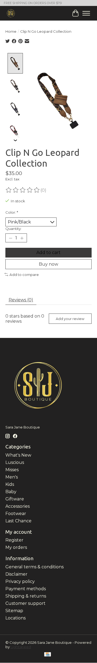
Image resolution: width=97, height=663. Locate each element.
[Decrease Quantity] (10, 238)
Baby (10, 491)
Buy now (48, 264)
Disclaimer (16, 574)
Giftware (14, 499)
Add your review (70, 319)
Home (10, 31)
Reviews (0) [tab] (21, 299)
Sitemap (14, 610)
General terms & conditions (34, 566)
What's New (18, 455)
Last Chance (18, 520)
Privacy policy (20, 581)
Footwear (15, 513)
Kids (9, 484)
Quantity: (13, 228)
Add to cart (48, 252)
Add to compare (24, 274)
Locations (15, 618)
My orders (16, 547)
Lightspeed (21, 647)
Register (14, 540)
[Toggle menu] (86, 13)
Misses (12, 469)
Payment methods (25, 588)
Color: (11, 212)
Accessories (17, 506)
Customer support (25, 603)
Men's (11, 477)
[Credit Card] (47, 654)
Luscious (14, 462)
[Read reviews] (22, 190)
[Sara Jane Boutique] (10, 13)
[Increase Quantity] (21, 238)
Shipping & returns (25, 596)
